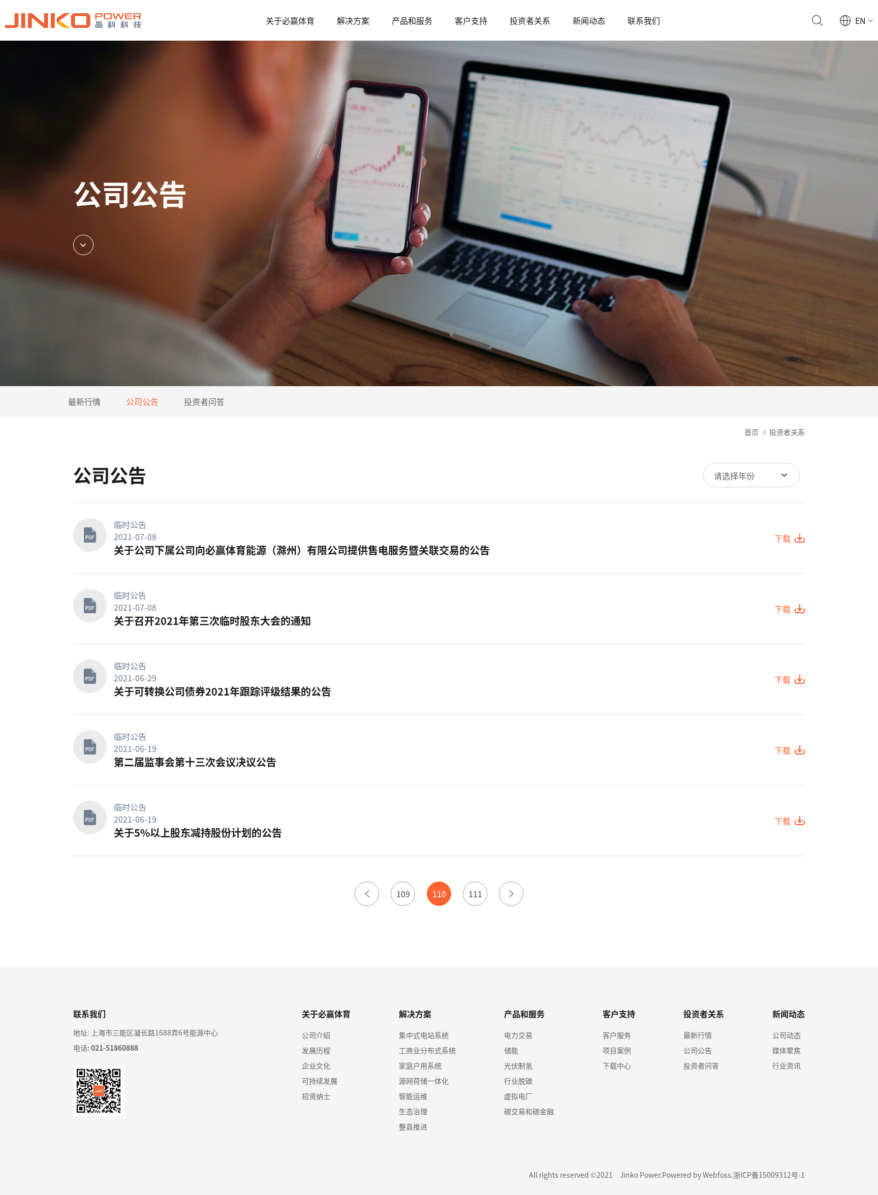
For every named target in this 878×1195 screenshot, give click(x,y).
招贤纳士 (316, 1096)
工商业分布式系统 (427, 1050)
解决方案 (353, 20)
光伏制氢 (518, 1065)
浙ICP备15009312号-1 (769, 1175)
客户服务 (617, 1035)
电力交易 (518, 1035)
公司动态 (786, 1035)
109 (403, 894)
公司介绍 (316, 1035)
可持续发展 (319, 1081)
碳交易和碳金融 (529, 1111)
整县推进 (413, 1126)
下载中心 (617, 1065)
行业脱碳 (518, 1081)
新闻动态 (589, 20)
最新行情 (84, 401)
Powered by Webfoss (696, 1175)
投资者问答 (204, 401)
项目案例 (617, 1050)
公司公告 (142, 401)
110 (439, 894)
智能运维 (413, 1096)
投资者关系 (530, 20)
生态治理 (413, 1111)
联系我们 (644, 20)
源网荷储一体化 (424, 1081)
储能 (511, 1050)
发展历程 (316, 1050)
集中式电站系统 (424, 1035)
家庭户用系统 (420, 1065)
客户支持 (471, 20)
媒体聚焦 (786, 1050)
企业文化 (316, 1065)
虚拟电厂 (518, 1096)
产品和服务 (412, 20)
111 (475, 894)
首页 (751, 432)
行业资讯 (786, 1065)
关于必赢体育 (290, 20)
